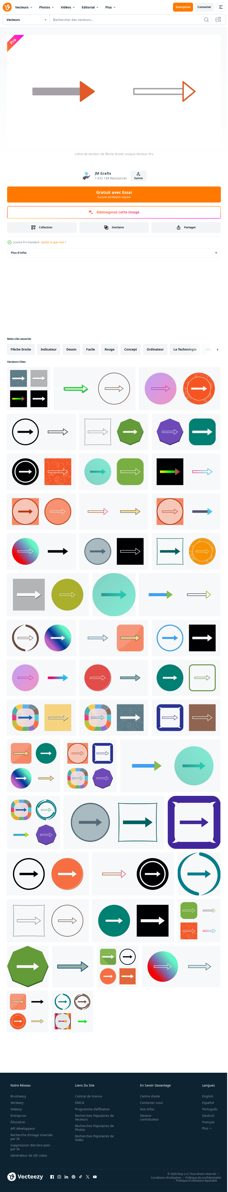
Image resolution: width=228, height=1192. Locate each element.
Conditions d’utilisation (163, 1176)
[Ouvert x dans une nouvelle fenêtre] (88, 1175)
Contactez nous (148, 1101)
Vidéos (66, 7)
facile (90, 347)
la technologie (184, 347)
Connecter (201, 7)
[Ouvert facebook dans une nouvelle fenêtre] (52, 1175)
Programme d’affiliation (90, 1107)
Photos (44, 7)
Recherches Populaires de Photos (92, 1126)
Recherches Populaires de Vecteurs (92, 1116)
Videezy (15, 1107)
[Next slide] (210, 347)
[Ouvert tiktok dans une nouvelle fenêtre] (80, 1175)
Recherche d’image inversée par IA (24, 1135)
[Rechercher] (203, 19)
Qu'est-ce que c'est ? (53, 240)
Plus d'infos (18, 251)
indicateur (49, 347)
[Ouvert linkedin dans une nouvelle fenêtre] (66, 1175)
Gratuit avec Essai (112, 192)
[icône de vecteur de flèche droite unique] (28, 386)
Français (205, 1120)
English (204, 1094)
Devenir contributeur (146, 1116)
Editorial (88, 7)
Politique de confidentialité (200, 1176)
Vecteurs (21, 7)
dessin (71, 347)
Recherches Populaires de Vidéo (92, 1136)
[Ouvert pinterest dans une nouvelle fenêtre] (73, 1175)
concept (130, 347)
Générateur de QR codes (28, 1153)
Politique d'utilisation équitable (193, 1179)
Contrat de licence (87, 1094)
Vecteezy (16, 1101)
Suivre (137, 176)
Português (207, 1107)
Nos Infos (144, 1107)
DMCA (78, 1101)
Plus (108, 7)
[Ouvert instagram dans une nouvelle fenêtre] (59, 1175)
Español (205, 1101)
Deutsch (205, 1114)
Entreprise (18, 1114)
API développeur (22, 1127)
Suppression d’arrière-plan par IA (30, 1145)
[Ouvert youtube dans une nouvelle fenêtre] (95, 1175)
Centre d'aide (147, 1094)
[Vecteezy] (7, 7)
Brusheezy (18, 1094)
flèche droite (21, 347)
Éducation (17, 1120)
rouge (109, 347)
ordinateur (155, 347)
